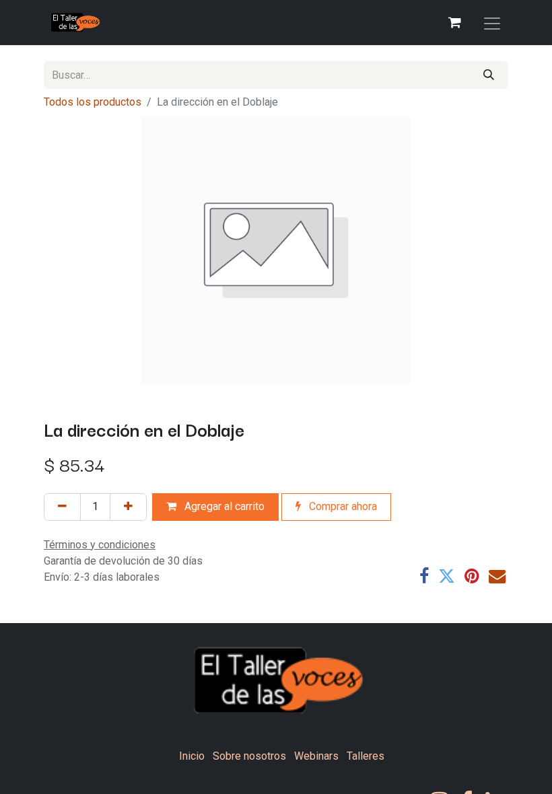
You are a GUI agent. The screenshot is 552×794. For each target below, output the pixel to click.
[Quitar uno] (62, 507)
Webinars (316, 756)
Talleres (365, 756)
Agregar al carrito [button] (223, 506)
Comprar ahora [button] (341, 506)
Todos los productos (92, 102)
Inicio (192, 756)
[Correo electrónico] (497, 576)
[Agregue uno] (128, 507)
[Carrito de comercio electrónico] (454, 22)
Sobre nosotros (249, 756)
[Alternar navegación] (492, 22)
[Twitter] (446, 576)
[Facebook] (424, 576)
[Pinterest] (471, 576)
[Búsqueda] (488, 75)
